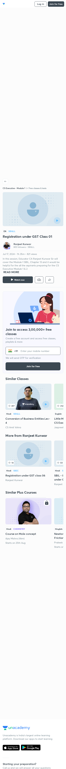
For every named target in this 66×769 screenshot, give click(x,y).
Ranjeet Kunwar (14, 480)
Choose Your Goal (17, 4)
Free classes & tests (37, 188)
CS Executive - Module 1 (14, 188)
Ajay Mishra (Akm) (15, 538)
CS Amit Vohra (13, 427)
